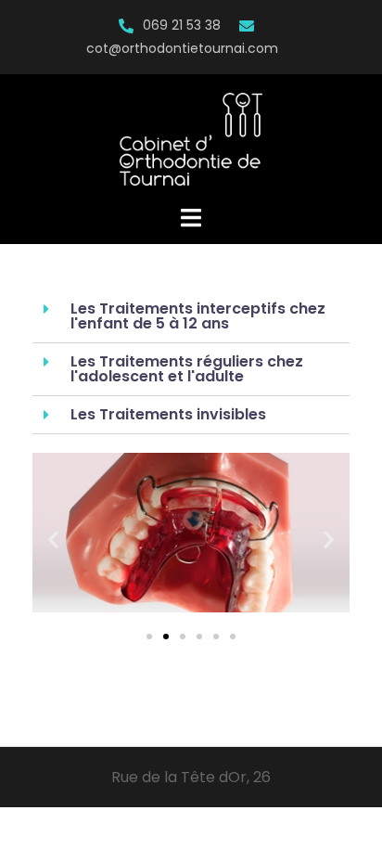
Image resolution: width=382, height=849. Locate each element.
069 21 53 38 (182, 25)
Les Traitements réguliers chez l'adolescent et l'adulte (186, 369)
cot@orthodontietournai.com (182, 48)
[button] (149, 636)
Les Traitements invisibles (168, 414)
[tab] (191, 316)
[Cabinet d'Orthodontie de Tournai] (191, 138)
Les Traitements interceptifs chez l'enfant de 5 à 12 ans (197, 316)
